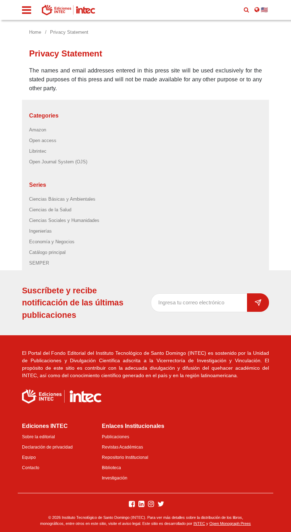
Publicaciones (115, 436)
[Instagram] (151, 504)
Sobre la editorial (38, 436)
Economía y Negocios (52, 241)
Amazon (37, 129)
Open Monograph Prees (230, 523)
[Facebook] (132, 504)
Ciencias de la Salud (50, 209)
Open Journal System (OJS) (58, 161)
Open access (42, 140)
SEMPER (39, 263)
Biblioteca (111, 467)
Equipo (29, 457)
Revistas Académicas (122, 447)
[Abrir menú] (26, 10)
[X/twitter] (161, 504)
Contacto (30, 467)
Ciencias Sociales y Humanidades (64, 220)
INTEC (199, 523)
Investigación (114, 478)
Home (35, 32)
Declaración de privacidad (47, 447)
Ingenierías (40, 231)
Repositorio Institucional (125, 457)
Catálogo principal (47, 252)
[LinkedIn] (141, 504)
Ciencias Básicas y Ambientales (62, 199)
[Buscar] (246, 10)
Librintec (37, 151)
